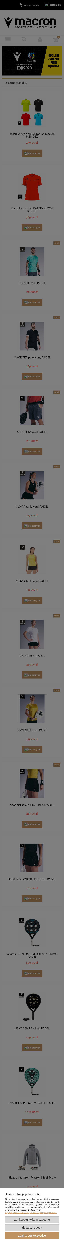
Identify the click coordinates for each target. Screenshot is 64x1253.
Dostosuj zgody (32, 1227)
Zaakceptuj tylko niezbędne (32, 1219)
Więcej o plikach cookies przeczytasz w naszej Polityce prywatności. (31, 1212)
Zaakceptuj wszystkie (32, 1235)
